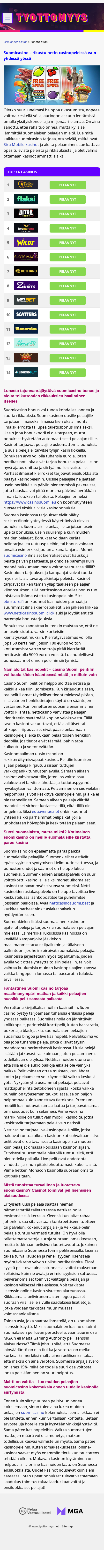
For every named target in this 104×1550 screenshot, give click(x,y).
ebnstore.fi (14, 601)
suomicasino (15, 555)
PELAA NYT (67, 185)
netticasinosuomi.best (69, 903)
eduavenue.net (45, 811)
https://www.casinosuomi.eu (30, 502)
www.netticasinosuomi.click (29, 613)
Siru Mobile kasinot (21, 144)
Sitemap (67, 1526)
